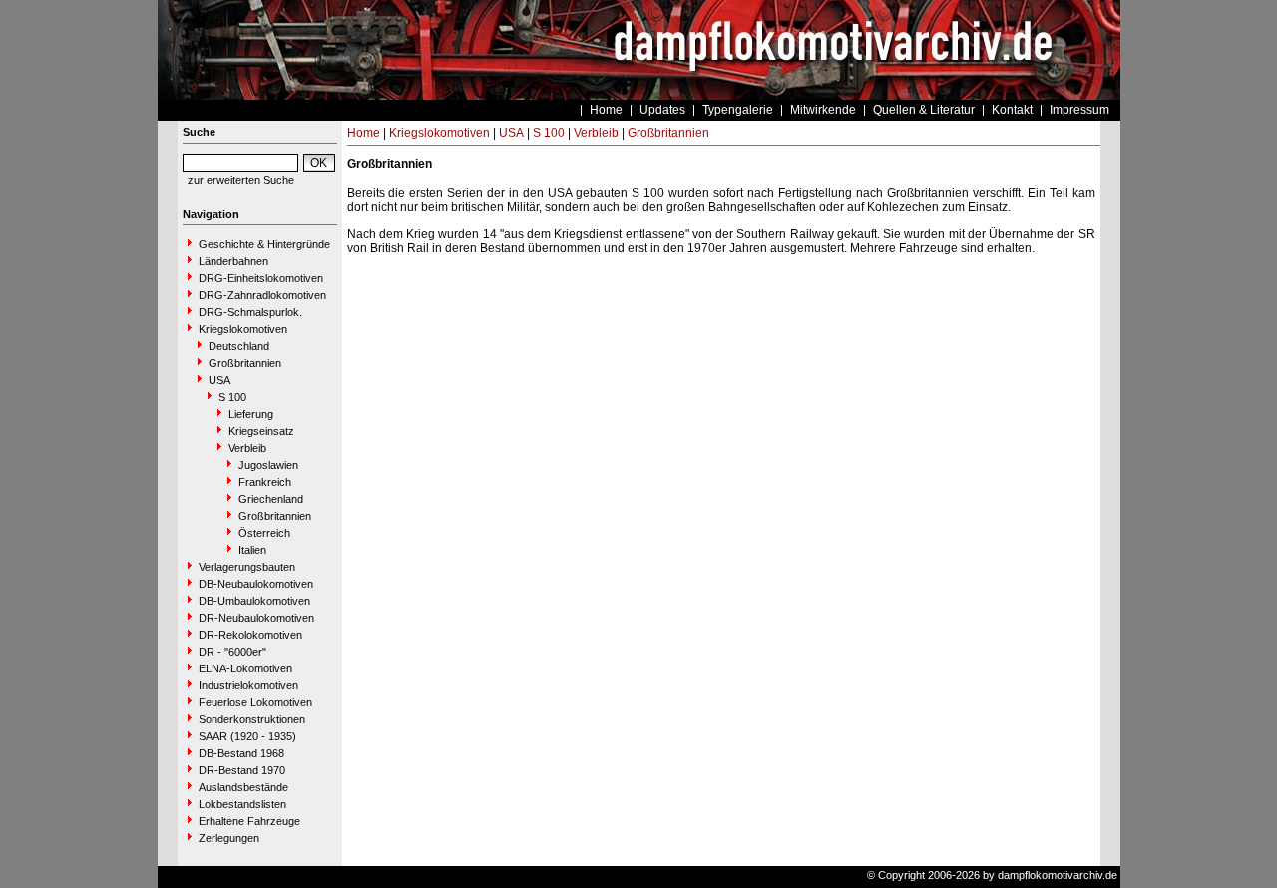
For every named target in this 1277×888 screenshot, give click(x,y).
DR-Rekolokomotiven (250, 635)
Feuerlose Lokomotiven (255, 702)
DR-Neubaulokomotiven (256, 618)
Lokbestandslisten (242, 804)
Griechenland (270, 499)
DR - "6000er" (232, 652)
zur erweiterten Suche (241, 180)
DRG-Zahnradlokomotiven (262, 295)
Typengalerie (737, 110)
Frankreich (264, 482)
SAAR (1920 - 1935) (247, 736)
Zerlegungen (229, 838)
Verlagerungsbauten (247, 567)
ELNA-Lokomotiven (245, 668)
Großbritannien (245, 363)
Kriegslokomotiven (243, 329)
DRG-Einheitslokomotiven (261, 278)
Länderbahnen (233, 261)
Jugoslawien (268, 465)
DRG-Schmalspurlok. (250, 312)
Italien (252, 550)
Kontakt (1012, 110)
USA (219, 380)
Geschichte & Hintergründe (264, 244)
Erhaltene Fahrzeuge (249, 821)
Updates (662, 110)
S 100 (232, 397)
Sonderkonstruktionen (252, 719)
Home (606, 110)
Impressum (1079, 110)
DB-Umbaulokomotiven (254, 601)
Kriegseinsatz (261, 431)
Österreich (264, 533)
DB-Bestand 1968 (241, 753)
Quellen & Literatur (924, 110)
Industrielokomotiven (248, 685)
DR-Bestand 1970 (242, 770)
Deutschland (239, 346)
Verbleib (247, 448)
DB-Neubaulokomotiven (256, 584)
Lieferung (250, 414)
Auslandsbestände (243, 787)
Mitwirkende (823, 110)
